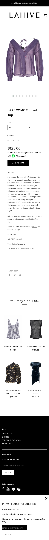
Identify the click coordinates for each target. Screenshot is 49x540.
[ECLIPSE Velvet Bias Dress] (36, 373)
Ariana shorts (12, 219)
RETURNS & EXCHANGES (12, 440)
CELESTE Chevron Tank (13, 346)
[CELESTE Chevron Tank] (13, 329)
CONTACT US (7, 434)
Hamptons (11, 229)
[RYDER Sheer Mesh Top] (36, 329)
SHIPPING (5, 437)
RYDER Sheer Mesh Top (36, 346)
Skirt (33, 216)
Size (9, 122)
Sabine (32, 219)
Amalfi (34, 227)
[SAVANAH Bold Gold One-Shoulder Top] (13, 373)
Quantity (10, 135)
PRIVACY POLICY (8, 443)
